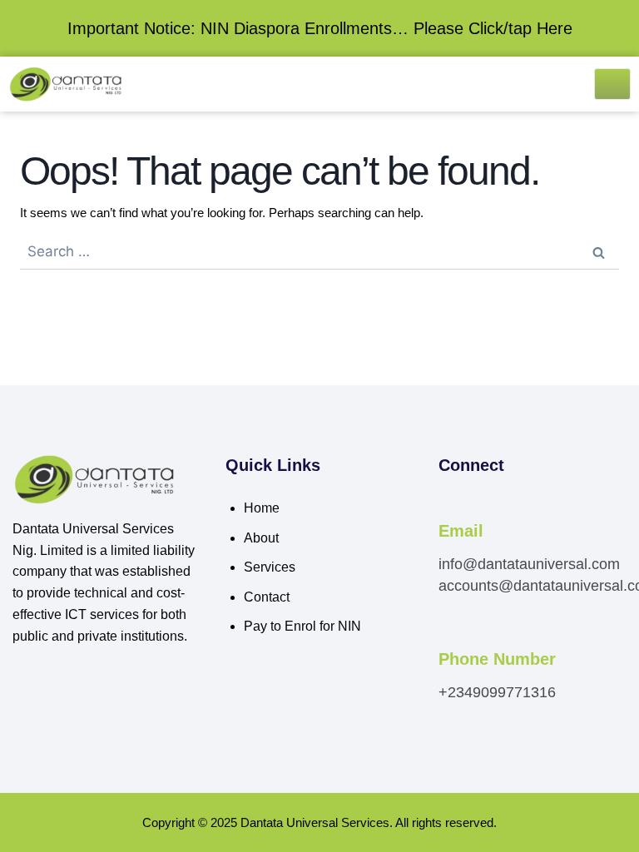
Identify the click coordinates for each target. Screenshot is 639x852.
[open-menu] (612, 84)
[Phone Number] (447, 637)
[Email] (447, 508)
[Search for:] (319, 252)
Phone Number (497, 659)
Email (460, 531)
